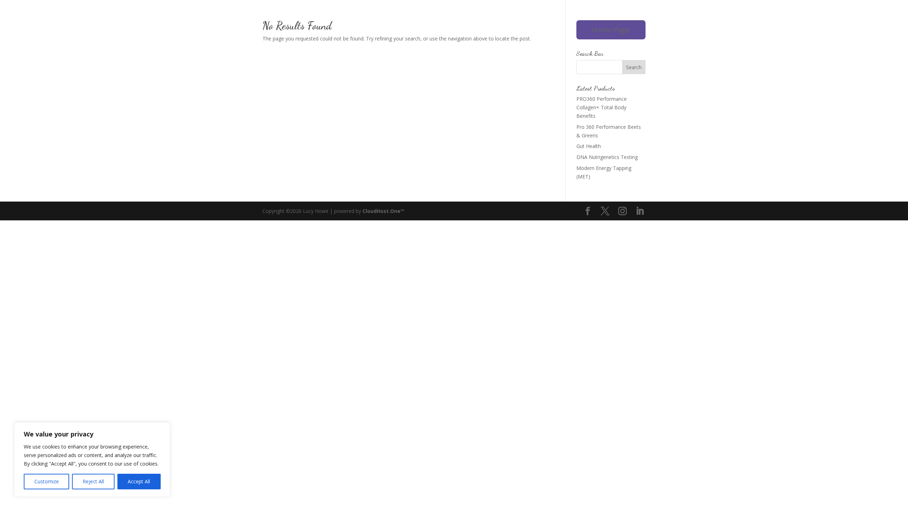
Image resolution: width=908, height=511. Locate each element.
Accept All (139, 481)
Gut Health (588, 146)
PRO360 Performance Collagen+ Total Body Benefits (601, 107)
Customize (46, 481)
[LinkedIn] (639, 211)
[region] (92, 459)
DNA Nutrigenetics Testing (607, 157)
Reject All (93, 481)
